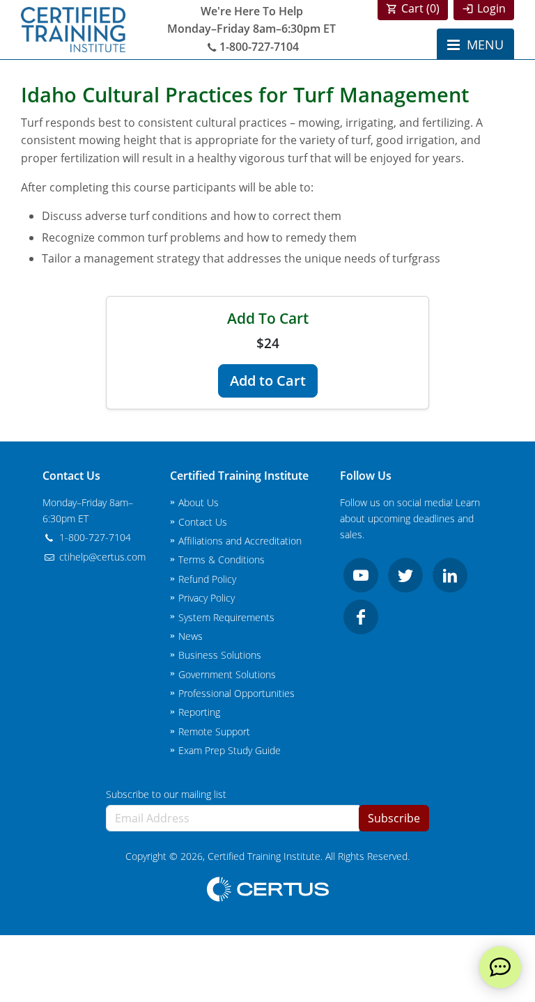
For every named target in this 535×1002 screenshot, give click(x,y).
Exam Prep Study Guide (229, 750)
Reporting (199, 712)
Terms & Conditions (221, 559)
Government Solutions (227, 674)
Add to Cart (268, 380)
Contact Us (202, 522)
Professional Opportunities (236, 693)
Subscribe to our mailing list (166, 794)
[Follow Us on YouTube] (360, 575)
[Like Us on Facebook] (360, 617)
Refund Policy (207, 579)
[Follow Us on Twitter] (405, 575)
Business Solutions (219, 655)
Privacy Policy (206, 597)
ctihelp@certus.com (101, 556)
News (190, 636)
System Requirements (226, 617)
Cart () (420, 8)
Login (491, 8)
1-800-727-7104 (259, 46)
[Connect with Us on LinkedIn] (450, 575)
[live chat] (500, 967)
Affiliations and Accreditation (240, 540)
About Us (198, 502)
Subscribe (394, 818)
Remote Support (214, 731)
